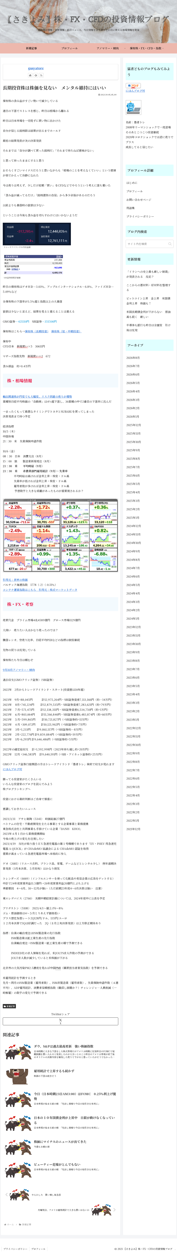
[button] (170, 244)
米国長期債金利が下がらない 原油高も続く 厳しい (148, 314)
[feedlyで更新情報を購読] (36, 75)
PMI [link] (58, 968)
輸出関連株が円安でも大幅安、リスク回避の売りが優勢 (37, 397)
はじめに (131, 183)
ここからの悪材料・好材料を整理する (148, 287)
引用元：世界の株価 (15, 580)
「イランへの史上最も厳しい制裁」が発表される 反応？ (148, 274)
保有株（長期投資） (36, 331)
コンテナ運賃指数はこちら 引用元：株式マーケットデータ (40, 590)
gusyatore (36, 68)
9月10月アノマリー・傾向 (19, 670)
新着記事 (11, 1006)
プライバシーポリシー (140, 216)
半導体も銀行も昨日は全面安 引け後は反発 (148, 327)
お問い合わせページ (138, 200)
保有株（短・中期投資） (66, 331)
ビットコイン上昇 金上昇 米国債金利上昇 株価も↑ (148, 300)
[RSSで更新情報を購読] (41, 75)
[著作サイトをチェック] (30, 75)
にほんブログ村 (12, 769)
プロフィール (134, 191)
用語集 (130, 208)
